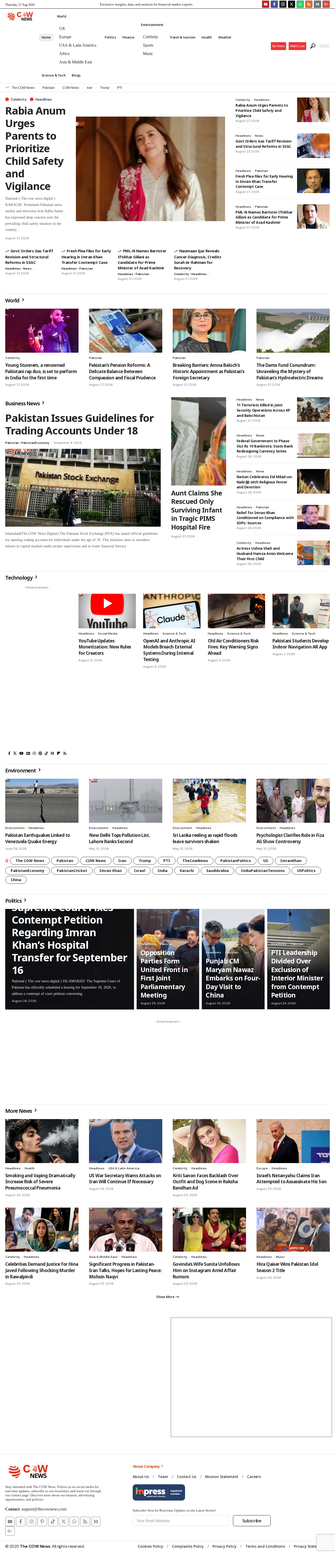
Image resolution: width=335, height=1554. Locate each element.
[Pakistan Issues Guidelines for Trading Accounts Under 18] (83, 488)
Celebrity (19, 99)
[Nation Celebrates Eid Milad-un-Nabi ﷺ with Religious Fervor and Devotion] (313, 481)
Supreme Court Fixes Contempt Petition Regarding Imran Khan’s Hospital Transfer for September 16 (69, 938)
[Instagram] (283, 4)
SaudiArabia (217, 870)
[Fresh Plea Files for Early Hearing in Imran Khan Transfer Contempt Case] (313, 180)
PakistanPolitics (235, 860)
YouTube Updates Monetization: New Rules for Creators (105, 647)
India (163, 870)
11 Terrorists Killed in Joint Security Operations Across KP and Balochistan (263, 410)
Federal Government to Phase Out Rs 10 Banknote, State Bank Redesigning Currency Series (265, 446)
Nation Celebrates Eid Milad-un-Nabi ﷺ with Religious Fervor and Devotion (265, 481)
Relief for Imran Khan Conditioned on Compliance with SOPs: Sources (265, 517)
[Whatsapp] (300, 4)
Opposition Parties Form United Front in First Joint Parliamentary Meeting (164, 974)
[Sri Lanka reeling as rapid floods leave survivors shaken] (209, 801)
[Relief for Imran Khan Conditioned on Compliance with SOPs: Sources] (313, 517)
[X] (15, 753)
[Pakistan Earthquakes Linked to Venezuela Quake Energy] (42, 801)
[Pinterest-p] (42, 1521)
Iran (89, 88)
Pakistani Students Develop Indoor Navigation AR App (300, 644)
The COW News (23, 88)
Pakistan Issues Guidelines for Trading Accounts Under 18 (79, 424)
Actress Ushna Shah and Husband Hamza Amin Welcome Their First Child (265, 553)
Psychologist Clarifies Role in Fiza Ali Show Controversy (290, 838)
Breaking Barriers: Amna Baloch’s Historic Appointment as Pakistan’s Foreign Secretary (208, 371)
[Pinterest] (40, 753)
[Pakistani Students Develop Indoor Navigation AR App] (301, 611)
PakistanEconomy (35, 443)
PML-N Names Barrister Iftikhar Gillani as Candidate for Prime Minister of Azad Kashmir (142, 259)
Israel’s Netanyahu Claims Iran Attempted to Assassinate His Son (291, 1179)
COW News (71, 88)
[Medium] (52, 753)
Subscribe (251, 1521)
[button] (297, 46)
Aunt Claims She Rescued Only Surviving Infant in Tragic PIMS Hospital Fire (196, 509)
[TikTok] (46, 753)
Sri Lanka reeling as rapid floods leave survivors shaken (205, 838)
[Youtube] (265, 4)
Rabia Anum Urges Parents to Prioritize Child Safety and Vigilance (35, 148)
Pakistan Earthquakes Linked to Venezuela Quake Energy (37, 838)
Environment (15, 828)
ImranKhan (291, 860)
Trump (104, 88)
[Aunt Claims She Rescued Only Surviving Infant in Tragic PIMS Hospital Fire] (198, 441)
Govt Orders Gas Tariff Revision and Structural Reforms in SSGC (29, 256)
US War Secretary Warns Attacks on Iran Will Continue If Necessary (125, 1179)
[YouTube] (21, 753)
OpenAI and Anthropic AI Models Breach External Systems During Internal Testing (169, 650)
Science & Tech (174, 633)
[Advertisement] (36, 670)
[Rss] (65, 753)
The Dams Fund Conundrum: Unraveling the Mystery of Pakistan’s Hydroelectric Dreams (289, 371)
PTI (119, 88)
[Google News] (28, 753)
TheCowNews (195, 860)
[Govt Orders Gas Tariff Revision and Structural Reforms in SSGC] (313, 145)
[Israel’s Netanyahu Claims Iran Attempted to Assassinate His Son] (293, 1141)
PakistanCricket (72, 870)
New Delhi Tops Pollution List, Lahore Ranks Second (119, 838)
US (265, 860)
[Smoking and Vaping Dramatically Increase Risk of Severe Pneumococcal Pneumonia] (42, 1141)
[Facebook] (9, 753)
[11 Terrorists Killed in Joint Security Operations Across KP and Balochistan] (313, 409)
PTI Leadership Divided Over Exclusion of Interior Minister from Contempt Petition (297, 974)
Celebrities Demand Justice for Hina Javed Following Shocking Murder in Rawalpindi (41, 1270)
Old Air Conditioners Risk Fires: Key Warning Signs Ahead (233, 647)
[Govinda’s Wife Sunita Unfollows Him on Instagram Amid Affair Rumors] (209, 1230)
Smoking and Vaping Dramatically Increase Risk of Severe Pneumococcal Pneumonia (40, 1182)
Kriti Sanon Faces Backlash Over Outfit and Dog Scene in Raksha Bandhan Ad (205, 1182)
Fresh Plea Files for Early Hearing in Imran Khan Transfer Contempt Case (86, 256)
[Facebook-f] (274, 4)
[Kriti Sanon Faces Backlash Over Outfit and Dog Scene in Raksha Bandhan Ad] (209, 1141)
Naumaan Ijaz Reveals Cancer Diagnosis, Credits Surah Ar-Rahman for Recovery (197, 259)
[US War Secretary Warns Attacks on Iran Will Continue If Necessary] (125, 1141)
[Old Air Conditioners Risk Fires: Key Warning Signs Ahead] (236, 611)
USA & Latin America (123, 1168)
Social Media (107, 633)
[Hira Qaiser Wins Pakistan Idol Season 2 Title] (293, 1230)
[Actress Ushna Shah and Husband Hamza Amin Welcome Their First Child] (313, 553)
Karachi (187, 870)
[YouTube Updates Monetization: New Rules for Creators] (107, 611)
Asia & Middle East (103, 1257)
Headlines (43, 99)
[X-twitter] (291, 4)
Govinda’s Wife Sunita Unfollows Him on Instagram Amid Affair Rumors (206, 1270)
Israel (139, 870)
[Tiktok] (53, 1521)
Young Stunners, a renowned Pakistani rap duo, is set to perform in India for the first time (41, 371)
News (27, 268)
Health (30, 1168)
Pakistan (48, 88)
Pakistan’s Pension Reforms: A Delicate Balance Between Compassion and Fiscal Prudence (122, 371)
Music (280, 1257)
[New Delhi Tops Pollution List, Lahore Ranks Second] (125, 801)
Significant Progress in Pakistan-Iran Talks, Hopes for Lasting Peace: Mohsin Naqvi (125, 1270)
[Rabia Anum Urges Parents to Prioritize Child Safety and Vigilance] (150, 169)
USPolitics (306, 870)
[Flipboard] (58, 753)
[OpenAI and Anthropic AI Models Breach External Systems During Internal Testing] (171, 611)
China (16, 879)
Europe (262, 1168)
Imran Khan (110, 870)
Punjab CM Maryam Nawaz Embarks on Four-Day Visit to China (233, 977)
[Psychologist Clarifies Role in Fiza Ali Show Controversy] (293, 801)
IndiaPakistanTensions (263, 870)
